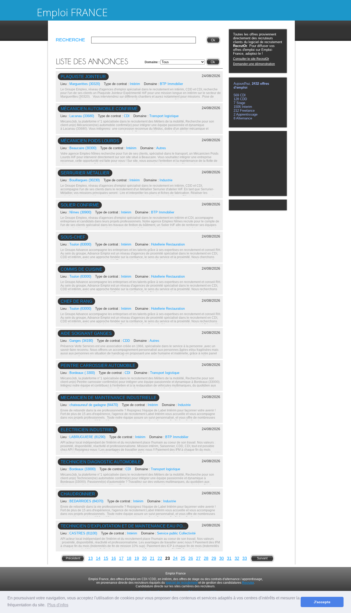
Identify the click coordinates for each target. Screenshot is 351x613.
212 (237, 110)
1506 (238, 107)
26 (190, 558)
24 (175, 558)
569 (237, 95)
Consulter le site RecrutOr (251, 59)
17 (121, 558)
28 (206, 558)
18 (129, 558)
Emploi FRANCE (72, 12)
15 (106, 558)
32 (237, 558)
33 (244, 558)
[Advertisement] (257, 163)
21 (152, 558)
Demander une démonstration (254, 64)
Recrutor (248, 582)
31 (229, 558)
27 (198, 558)
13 (90, 558)
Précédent (73, 558)
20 (144, 558)
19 (136, 558)
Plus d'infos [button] (57, 605)
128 (237, 99)
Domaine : (152, 62)
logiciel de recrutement (182, 582)
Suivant (262, 558)
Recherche (70, 39)
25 (183, 558)
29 (213, 558)
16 (113, 558)
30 (221, 558)
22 (160, 558)
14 (98, 558)
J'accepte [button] (322, 602)
